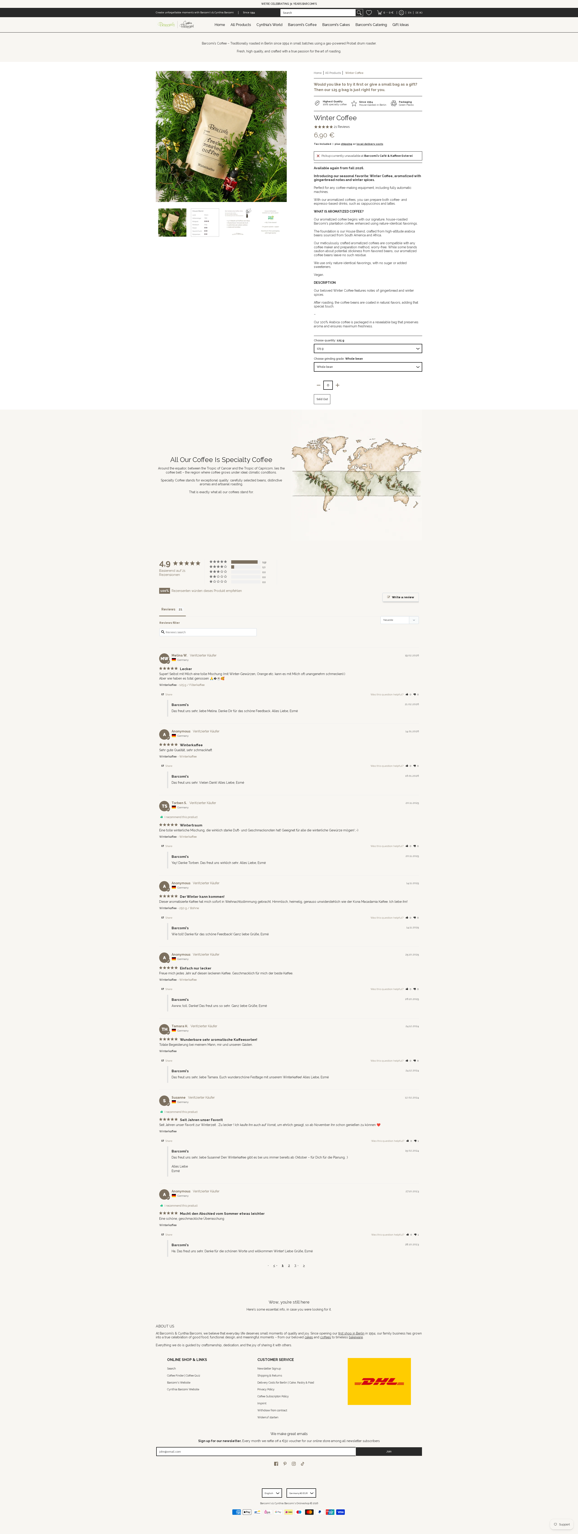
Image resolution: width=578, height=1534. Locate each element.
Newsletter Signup (269, 1368)
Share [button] (168, 694)
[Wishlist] (369, 12)
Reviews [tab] (168, 609)
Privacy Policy (266, 1389)
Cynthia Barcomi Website (183, 1389)
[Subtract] (318, 385)
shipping (346, 143)
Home (318, 73)
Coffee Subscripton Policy (273, 1396)
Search (171, 1368)
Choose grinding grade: (338, 358)
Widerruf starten (267, 1417)
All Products (333, 73)
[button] (408, 694)
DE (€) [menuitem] (418, 12)
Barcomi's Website (178, 1382)
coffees (325, 1337)
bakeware (356, 1337)
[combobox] (318, 12)
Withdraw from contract (272, 1410)
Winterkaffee (168, 685)
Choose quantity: (329, 340)
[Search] (359, 12)
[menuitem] (385, 12)
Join (389, 1451)
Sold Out (322, 399)
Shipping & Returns (269, 1375)
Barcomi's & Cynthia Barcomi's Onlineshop (285, 1503)
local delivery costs (370, 143)
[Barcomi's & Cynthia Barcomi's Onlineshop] (176, 24)
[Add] (337, 385)
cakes (309, 1337)
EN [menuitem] (409, 12)
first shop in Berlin (351, 1333)
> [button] (304, 1265)
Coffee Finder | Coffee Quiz (183, 1375)
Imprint (261, 1403)
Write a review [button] (403, 597)
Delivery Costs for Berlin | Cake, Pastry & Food (285, 1382)
